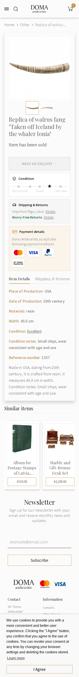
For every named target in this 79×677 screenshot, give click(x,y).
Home (9, 24)
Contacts (48, 608)
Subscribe (39, 560)
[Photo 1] (32, 108)
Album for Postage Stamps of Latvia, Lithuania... (22, 468)
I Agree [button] (39, 669)
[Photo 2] (46, 108)
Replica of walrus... (50, 24)
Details (50, 211)
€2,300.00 (60, 481)
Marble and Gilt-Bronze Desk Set (60, 468)
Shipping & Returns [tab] (52, 278)
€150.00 (22, 481)
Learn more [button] (16, 658)
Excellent (34, 331)
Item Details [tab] (19, 278)
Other (24, 24)
